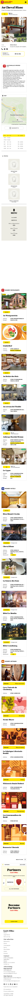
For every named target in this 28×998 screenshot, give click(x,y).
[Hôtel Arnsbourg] (14, 640)
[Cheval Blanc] (14, 540)
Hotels (5, 951)
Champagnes (7, 945)
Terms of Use (7, 936)
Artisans (6, 953)
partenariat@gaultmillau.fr (10, 973)
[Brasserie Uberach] (14, 839)
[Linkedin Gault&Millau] (10, 984)
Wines (5, 943)
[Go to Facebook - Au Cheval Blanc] (7, 49)
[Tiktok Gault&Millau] (12, 984)
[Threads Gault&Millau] (17, 984)
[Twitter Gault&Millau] (8, 984)
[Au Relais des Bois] (14, 368)
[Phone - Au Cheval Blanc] (2, 49)
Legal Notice (7, 934)
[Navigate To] (14, 112)
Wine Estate (7, 949)
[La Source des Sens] (14, 574)
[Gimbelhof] (14, 338)
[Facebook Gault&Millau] (4, 984)
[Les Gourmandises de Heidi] (14, 807)
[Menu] (25, 2)
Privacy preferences (8, 991)
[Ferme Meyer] (14, 711)
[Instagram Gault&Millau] (6, 984)
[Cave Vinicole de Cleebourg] (14, 679)
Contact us (6, 964)
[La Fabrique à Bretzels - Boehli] (14, 743)
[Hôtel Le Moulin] (14, 606)
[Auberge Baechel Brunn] (14, 430)
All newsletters (7, 989)
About (5, 932)
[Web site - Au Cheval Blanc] (5, 49)
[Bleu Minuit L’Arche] (14, 507)
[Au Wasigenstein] (14, 307)
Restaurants (7, 941)
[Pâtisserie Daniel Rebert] (14, 775)
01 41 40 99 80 (11, 962)
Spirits (5, 947)
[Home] (8, 1)
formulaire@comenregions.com (12, 981)
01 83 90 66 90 (7, 979)
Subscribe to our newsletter (11, 986)
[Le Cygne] (14, 464)
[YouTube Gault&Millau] (15, 984)
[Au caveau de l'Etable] (14, 398)
